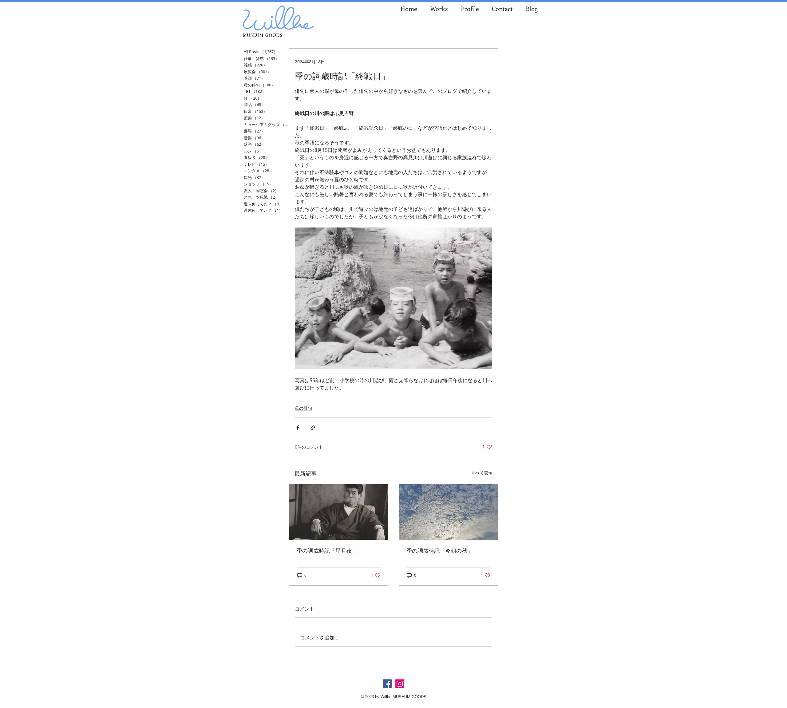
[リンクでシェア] (313, 428)
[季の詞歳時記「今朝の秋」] (448, 512)
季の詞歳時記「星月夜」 (327, 550)
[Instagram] (399, 683)
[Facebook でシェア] (298, 428)
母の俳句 (303, 408)
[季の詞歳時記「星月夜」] (338, 512)
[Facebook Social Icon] (387, 683)
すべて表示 (481, 473)
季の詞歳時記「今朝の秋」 (439, 550)
